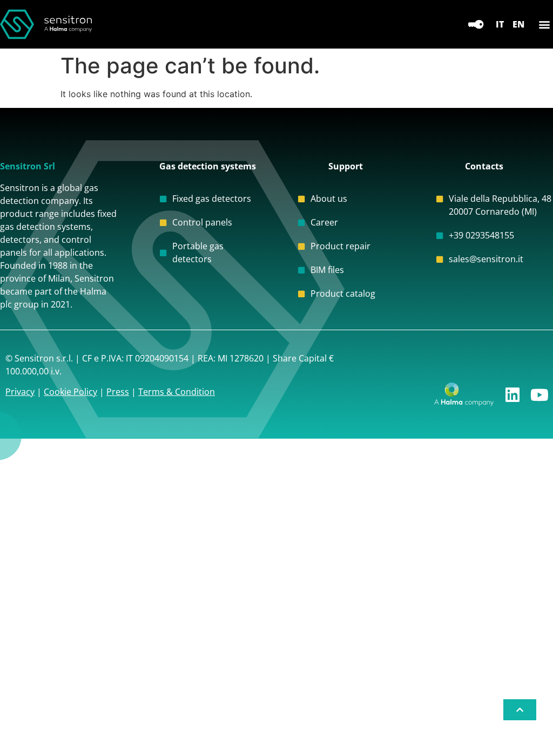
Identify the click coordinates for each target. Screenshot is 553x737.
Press (117, 392)
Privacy (20, 392)
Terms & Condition (176, 392)
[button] (544, 24)
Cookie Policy (70, 392)
